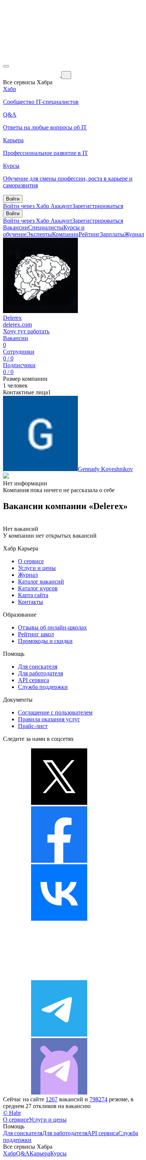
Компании (65, 234)
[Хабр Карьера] (32, 74)
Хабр (9, 1153)
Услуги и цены (37, 568)
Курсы (58, 1153)
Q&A (23, 1153)
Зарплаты (112, 234)
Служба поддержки (43, 687)
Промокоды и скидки (45, 641)
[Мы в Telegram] (59, 1034)
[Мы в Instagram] (59, 976)
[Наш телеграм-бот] (59, 1092)
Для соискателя (37, 666)
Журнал (134, 234)
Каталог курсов (38, 588)
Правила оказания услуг (49, 719)
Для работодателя (40, 673)
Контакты (30, 602)
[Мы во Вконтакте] (59, 918)
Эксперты (39, 234)
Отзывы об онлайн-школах (52, 627)
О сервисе (31, 561)
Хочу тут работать (26, 331)
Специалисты (45, 227)
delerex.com (17, 324)
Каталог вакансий (41, 581)
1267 (52, 1099)
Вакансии (15, 227)
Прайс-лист (33, 726)
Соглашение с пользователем (55, 712)
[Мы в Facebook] (59, 860)
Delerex (12, 318)
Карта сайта (33, 595)
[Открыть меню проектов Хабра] (6, 66)
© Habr (12, 1113)
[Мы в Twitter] (59, 803)
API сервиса (33, 680)
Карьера (40, 1153)
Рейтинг (89, 234)
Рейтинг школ (36, 634)
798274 (98, 1099)
